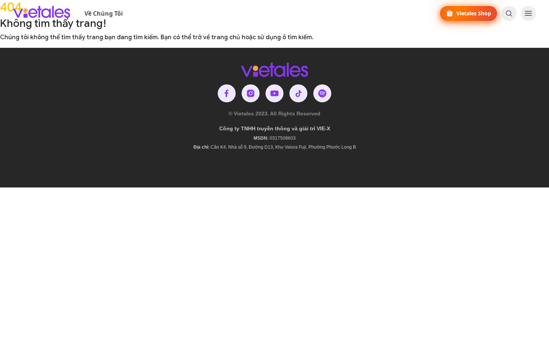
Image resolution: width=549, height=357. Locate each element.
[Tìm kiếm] (509, 13)
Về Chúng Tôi (103, 13)
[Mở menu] (528, 13)
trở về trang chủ (216, 37)
